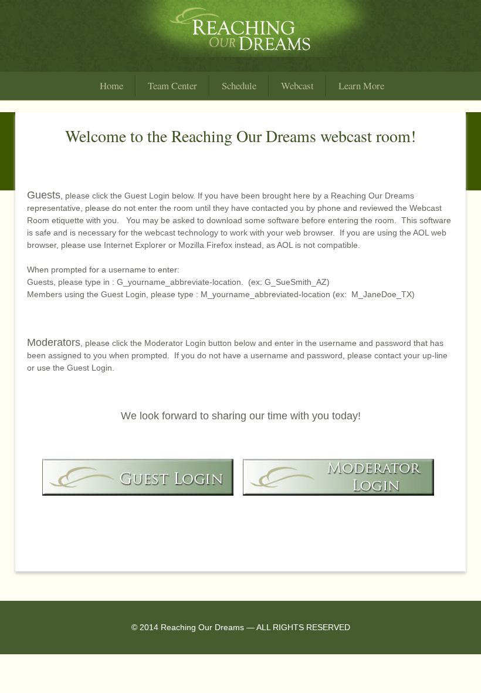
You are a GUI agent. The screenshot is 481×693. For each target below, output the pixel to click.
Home (111, 85)
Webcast (297, 85)
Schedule (239, 85)
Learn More (361, 85)
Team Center (172, 85)
